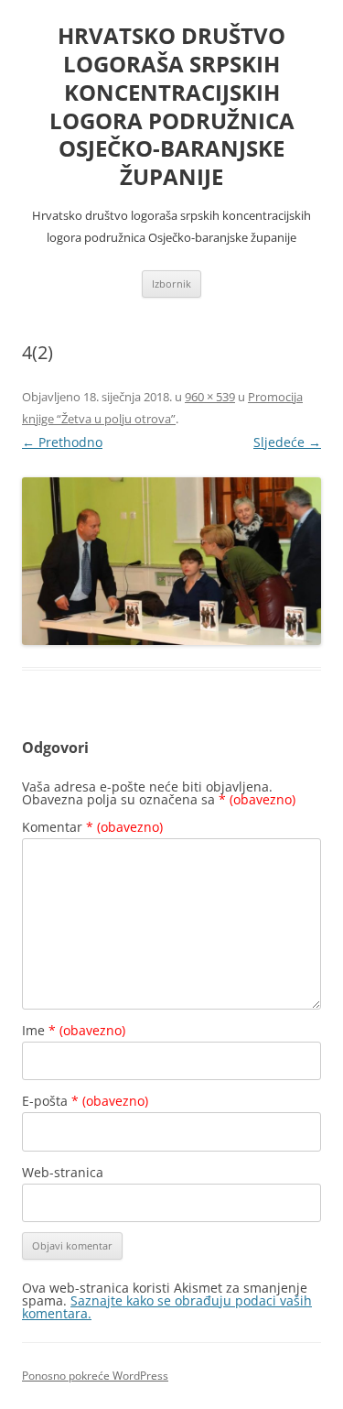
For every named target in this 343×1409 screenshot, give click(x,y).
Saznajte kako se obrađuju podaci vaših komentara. (167, 1307)
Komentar (92, 827)
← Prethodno (62, 442)
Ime (73, 1030)
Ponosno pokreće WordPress (95, 1375)
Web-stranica (62, 1172)
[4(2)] (171, 561)
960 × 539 (210, 396)
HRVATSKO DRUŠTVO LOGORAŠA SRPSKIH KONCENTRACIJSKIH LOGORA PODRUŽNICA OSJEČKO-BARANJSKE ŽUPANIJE (172, 106)
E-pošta (85, 1100)
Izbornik (171, 283)
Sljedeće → (287, 442)
